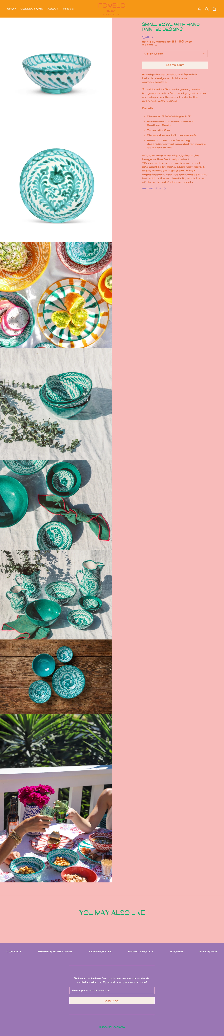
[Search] (207, 8)
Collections (31, 8)
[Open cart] (214, 9)
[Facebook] (156, 188)
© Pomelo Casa (112, 1027)
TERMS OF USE (100, 951)
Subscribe (112, 1001)
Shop (11, 8)
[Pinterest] (165, 188)
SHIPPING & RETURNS (55, 951)
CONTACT (14, 951)
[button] (175, 43)
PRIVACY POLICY (141, 951)
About (53, 8)
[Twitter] (160, 188)
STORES (176, 951)
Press (68, 8)
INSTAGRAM (208, 951)
